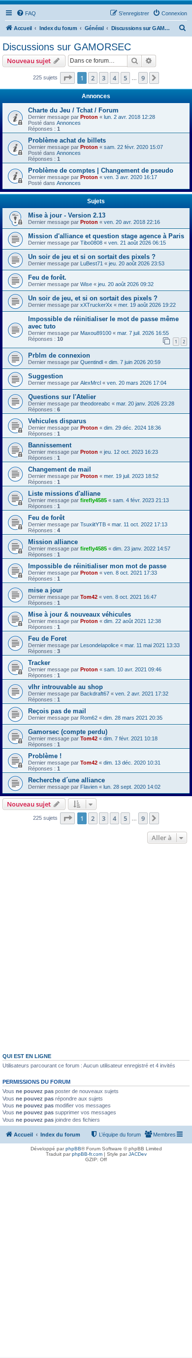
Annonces (69, 123)
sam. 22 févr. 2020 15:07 (133, 147)
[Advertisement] (96, 947)
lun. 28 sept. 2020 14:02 (131, 787)
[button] (67, 78)
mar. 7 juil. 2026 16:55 (143, 333)
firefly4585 (93, 500)
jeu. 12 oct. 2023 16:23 (131, 452)
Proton (89, 117)
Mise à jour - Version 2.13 (66, 215)
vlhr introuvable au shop (65, 687)
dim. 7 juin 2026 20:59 (134, 362)
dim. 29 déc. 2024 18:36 (132, 428)
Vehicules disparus (57, 421)
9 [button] (143, 77)
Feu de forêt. (47, 277)
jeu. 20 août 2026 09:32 (126, 284)
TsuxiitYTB (93, 524)
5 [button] (125, 77)
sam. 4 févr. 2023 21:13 (141, 500)
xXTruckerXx (96, 305)
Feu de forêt (46, 517)
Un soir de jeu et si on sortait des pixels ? (92, 256)
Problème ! (45, 756)
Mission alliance (53, 542)
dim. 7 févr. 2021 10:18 (130, 738)
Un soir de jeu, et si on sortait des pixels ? (93, 298)
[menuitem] (26, 13)
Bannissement (49, 445)
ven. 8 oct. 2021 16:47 (130, 597)
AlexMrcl (90, 383)
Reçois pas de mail (57, 711)
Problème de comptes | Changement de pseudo (100, 170)
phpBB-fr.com (87, 1154)
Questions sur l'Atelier (62, 397)
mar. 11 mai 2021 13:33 (152, 645)
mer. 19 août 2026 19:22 (147, 305)
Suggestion (45, 376)
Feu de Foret (47, 638)
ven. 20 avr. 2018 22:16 (132, 222)
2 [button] (93, 77)
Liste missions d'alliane (64, 493)
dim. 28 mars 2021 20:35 (132, 718)
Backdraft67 (94, 694)
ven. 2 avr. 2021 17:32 (141, 694)
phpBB (73, 1148)
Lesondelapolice (99, 645)
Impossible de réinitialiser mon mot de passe (97, 566)
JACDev (137, 1154)
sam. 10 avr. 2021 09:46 (132, 669)
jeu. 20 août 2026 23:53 (136, 263)
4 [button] (114, 77)
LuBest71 (91, 263)
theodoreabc (95, 403)
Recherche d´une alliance (66, 780)
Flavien (88, 787)
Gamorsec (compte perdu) (67, 731)
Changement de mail (59, 469)
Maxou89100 (95, 333)
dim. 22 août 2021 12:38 (132, 621)
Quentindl (91, 362)
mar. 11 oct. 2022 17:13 (139, 524)
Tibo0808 (91, 243)
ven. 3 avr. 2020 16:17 (130, 177)
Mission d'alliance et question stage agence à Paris (106, 236)
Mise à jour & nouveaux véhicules (79, 614)
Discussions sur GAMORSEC (66, 46)
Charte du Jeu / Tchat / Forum (73, 110)
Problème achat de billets (67, 140)
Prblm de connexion (59, 355)
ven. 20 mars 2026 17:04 (136, 383)
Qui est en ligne (26, 1056)
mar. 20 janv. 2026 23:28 (145, 403)
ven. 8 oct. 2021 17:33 (130, 573)
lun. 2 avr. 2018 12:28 (129, 117)
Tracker (39, 662)
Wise (86, 284)
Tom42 (88, 597)
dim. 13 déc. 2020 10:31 (131, 763)
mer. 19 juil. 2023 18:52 (131, 476)
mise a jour (45, 590)
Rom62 (88, 718)
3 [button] (103, 77)
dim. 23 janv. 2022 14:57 (141, 548)
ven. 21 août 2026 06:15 (137, 243)
